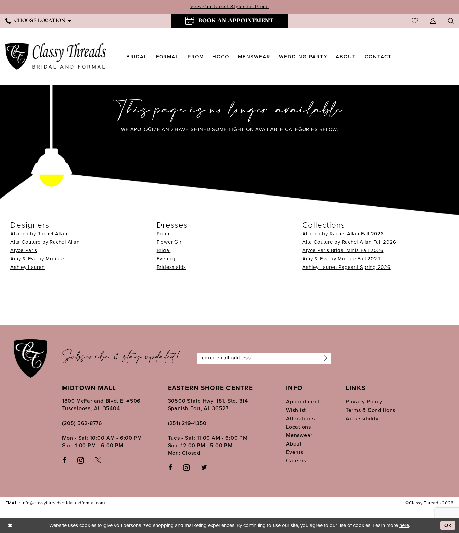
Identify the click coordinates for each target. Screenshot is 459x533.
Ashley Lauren (27, 267)
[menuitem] (229, 21)
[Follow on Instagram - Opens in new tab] (186, 467)
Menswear (299, 435)
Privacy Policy (364, 401)
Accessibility (362, 418)
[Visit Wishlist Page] (415, 20)
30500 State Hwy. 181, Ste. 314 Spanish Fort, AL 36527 (208, 404)
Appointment (303, 401)
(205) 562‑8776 (82, 423)
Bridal (164, 250)
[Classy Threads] (56, 56)
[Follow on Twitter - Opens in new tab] (204, 467)
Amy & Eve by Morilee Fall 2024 (341, 258)
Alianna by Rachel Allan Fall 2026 (343, 233)
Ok (448, 525)
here (404, 525)
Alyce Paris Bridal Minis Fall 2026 (342, 250)
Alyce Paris (23, 250)
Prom (163, 233)
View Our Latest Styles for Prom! (229, 7)
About (294, 444)
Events (294, 452)
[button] (433, 21)
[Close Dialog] (10, 525)
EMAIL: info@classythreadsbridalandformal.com (55, 503)
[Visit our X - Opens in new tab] (98, 460)
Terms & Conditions (370, 410)
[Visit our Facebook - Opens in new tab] (64, 460)
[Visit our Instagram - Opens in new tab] (80, 460)
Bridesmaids (171, 267)
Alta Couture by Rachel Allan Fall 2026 (349, 242)
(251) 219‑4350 (187, 423)
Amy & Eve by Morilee (37, 258)
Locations (298, 427)
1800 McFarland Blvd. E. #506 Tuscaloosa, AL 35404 (101, 404)
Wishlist (296, 410)
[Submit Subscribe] (324, 358)
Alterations (300, 418)
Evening (166, 258)
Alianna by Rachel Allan (38, 233)
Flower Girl (170, 242)
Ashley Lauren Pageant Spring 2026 (346, 267)
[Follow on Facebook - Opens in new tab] (170, 467)
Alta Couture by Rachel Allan (45, 242)
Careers (296, 460)
